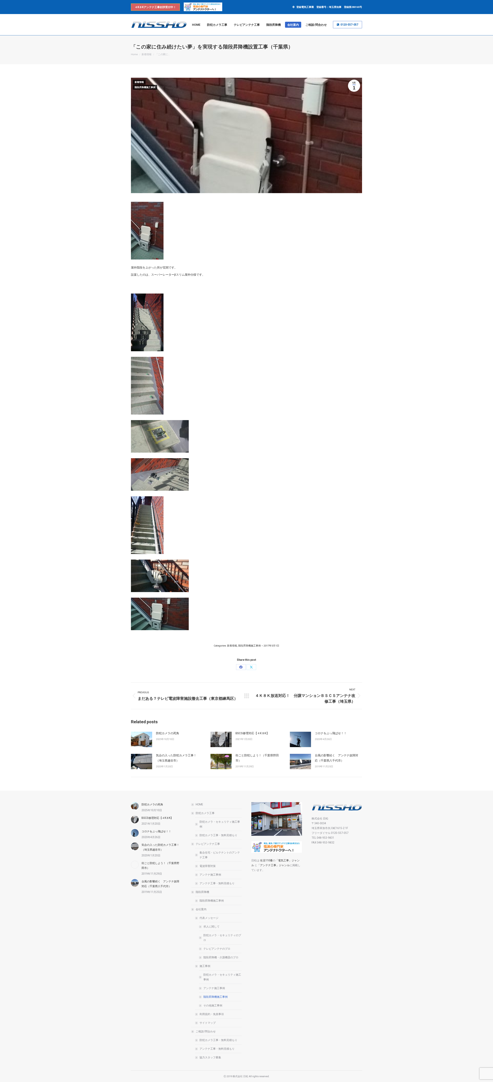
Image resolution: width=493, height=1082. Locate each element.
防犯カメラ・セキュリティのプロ (222, 938)
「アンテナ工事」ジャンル (273, 865)
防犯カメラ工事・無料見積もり (218, 835)
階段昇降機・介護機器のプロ (220, 957)
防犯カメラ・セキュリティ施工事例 (220, 824)
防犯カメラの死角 (167, 733)
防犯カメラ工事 (205, 813)
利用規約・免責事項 (212, 1014)
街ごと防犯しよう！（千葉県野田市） (257, 758)
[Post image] (141, 739)
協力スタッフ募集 (210, 1057)
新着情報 (139, 82)
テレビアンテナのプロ (216, 948)
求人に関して (211, 926)
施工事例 (205, 966)
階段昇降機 (202, 891)
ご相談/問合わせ (206, 1031)
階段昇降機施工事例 (145, 87)
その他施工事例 (212, 1005)
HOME (199, 804)
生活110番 (266, 860)
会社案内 (201, 909)
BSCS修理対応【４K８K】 (252, 733)
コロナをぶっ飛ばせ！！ (332, 733)
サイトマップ (208, 1022)
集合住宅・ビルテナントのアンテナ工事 (220, 855)
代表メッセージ (209, 917)
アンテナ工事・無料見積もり (217, 883)
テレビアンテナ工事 (208, 843)
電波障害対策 (208, 866)
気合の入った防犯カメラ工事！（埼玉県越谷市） (176, 758)
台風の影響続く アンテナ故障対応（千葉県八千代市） (336, 758)
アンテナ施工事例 (210, 874)
